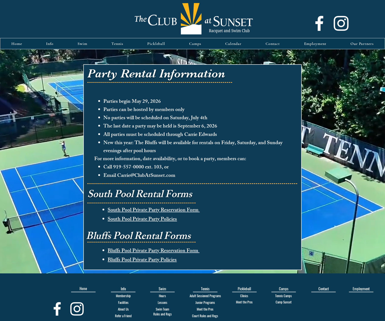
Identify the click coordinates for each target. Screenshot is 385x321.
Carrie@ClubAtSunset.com (146, 176)
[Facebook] (319, 23)
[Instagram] (341, 23)
